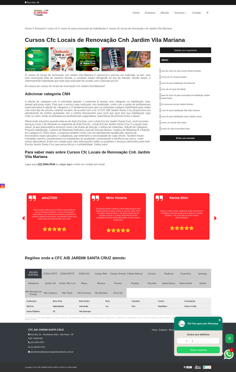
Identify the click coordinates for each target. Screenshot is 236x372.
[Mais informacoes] (207, 13)
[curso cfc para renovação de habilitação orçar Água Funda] (62, 59)
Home (136, 12)
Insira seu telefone (198, 334)
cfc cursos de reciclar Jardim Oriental (177, 104)
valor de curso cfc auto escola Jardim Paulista (181, 71)
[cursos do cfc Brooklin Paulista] (139, 59)
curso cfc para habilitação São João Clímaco (180, 110)
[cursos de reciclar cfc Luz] (37, 59)
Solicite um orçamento (185, 50)
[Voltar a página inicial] (41, 12)
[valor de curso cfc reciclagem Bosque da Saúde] (88, 59)
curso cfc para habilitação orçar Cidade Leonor (181, 116)
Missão (165, 12)
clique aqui (65, 164)
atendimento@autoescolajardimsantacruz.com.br (51, 352)
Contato (196, 12)
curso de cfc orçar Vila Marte (173, 89)
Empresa (150, 12)
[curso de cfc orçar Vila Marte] (113, 59)
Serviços (179, 12)
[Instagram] (2, 186)
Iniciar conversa (198, 350)
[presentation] (19, 230)
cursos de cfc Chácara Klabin (174, 77)
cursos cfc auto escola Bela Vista (175, 129)
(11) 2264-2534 (47, 164)
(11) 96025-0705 (37, 347)
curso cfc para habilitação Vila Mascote (178, 83)
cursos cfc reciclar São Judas (173, 123)
